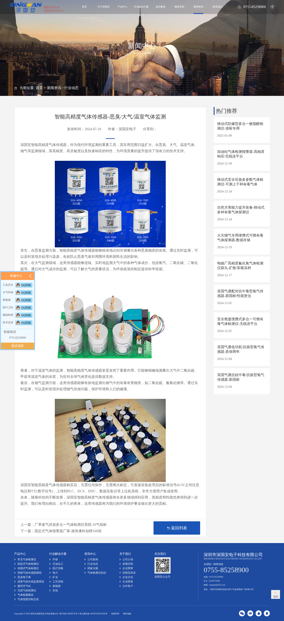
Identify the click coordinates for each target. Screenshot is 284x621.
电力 (55, 572)
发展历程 (127, 563)
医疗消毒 (58, 568)
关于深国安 (103, 7)
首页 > (41, 88)
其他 (55, 590)
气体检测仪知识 (96, 572)
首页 (84, 7)
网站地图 (127, 614)
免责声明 (115, 614)
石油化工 (58, 563)
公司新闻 (92, 559)
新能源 (57, 586)
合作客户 (127, 586)
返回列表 (179, 528)
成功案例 (160, 7)
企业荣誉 (127, 568)
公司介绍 (127, 559)
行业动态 (71, 88)
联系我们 (217, 7)
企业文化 (127, 577)
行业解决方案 (141, 7)
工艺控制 (58, 581)
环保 (55, 559)
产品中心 (122, 7)
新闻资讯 (198, 7)
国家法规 (92, 568)
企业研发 (127, 581)
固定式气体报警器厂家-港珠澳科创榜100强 (68, 531)
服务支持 (179, 7)
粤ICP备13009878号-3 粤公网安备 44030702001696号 (83, 614)
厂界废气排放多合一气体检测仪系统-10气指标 (71, 524)
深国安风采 (129, 572)
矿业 (55, 577)
